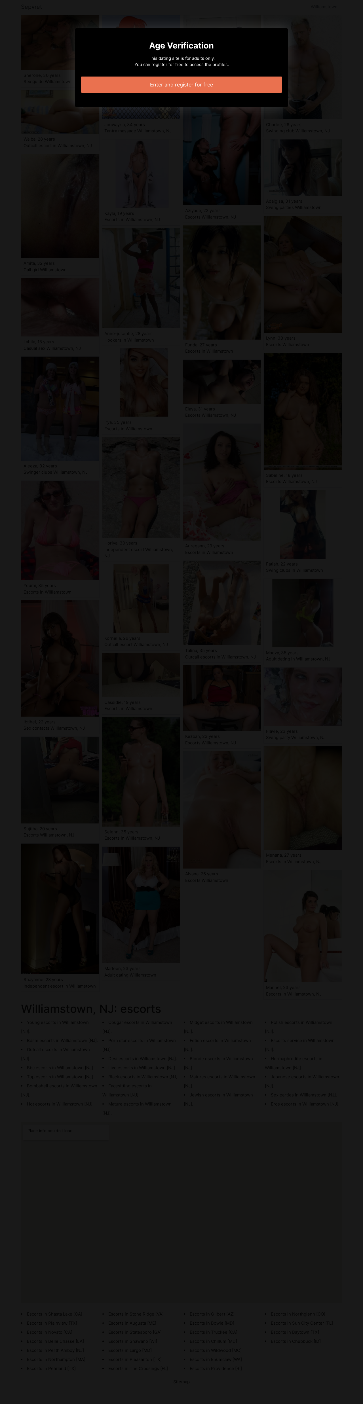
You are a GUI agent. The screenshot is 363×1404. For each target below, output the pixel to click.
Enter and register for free (181, 85)
